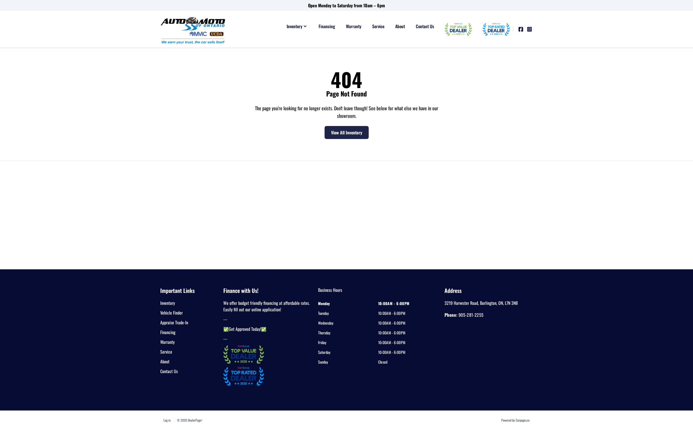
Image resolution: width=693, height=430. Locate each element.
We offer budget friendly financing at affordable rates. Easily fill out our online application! (266, 306)
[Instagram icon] (529, 29)
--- (225, 319)
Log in (167, 420)
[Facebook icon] (521, 29)
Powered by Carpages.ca (515, 420)
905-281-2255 (471, 315)
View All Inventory (346, 132)
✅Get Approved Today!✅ (244, 329)
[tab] (330, 293)
